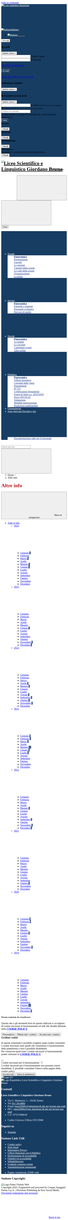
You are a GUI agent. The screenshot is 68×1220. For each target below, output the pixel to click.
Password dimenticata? (12, 65)
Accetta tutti (50, 1034)
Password (36, 59)
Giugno (25, 567)
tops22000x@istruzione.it (40, 1106)
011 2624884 (18, 1103)
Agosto (24, 572)
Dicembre (25, 584)
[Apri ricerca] (42, 187)
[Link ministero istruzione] (15, 5)
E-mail (34, 105)
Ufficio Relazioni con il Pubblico (24, 1153)
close (5, 227)
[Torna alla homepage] (34, 166)
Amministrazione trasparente (22, 1167)
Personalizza (8, 1034)
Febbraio (24, 555)
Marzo (24, 558)
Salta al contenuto (10, 2)
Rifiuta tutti (27, 1034)
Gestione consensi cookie (20, 1164)
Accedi (6, 40)
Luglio (23, 569)
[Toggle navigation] (26, 212)
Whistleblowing (15, 1161)
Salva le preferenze (26, 1074)
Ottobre (24, 578)
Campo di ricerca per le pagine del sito (20, 443)
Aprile (23, 561)
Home (11, 475)
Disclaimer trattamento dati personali (19, 1193)
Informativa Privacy (17, 1150)
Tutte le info (14, 523)
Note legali (13, 1147)
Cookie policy (15, 1144)
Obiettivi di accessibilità (19, 1158)
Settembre (25, 575)
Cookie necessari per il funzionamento (20, 1062)
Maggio (25, 564)
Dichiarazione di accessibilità (22, 1155)
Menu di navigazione (45, 516)
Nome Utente (38, 56)
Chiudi (5, 129)
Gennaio (25, 553)
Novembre (25, 581)
